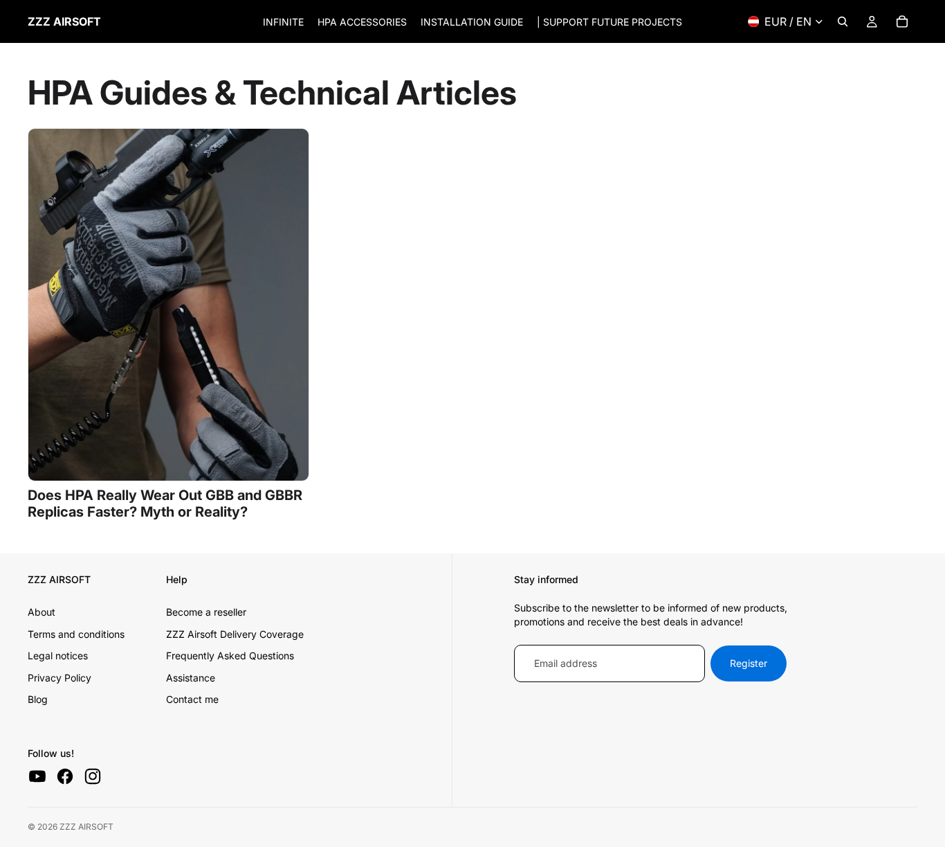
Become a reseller (206, 612)
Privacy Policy (59, 678)
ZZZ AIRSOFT (86, 826)
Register (748, 663)
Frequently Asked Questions (230, 655)
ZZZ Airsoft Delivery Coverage (235, 634)
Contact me (192, 699)
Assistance (190, 678)
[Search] (842, 21)
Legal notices (58, 655)
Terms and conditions (76, 634)
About (41, 612)
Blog (38, 699)
